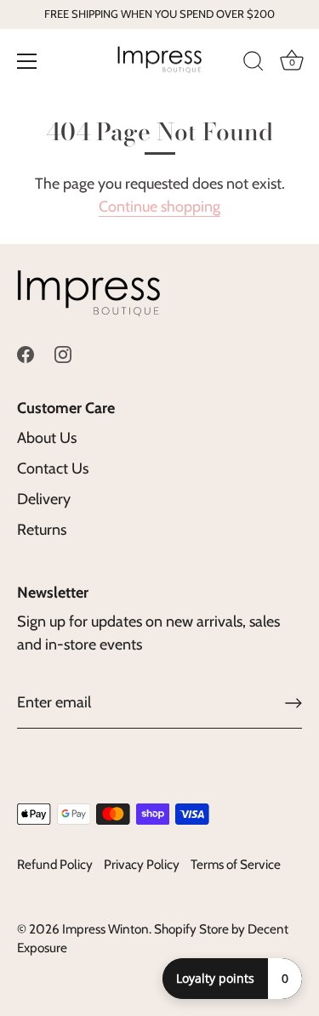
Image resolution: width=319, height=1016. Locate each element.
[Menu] (27, 61)
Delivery (44, 499)
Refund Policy (55, 864)
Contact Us (52, 468)
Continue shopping (159, 206)
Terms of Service (236, 864)
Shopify (175, 929)
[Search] (253, 63)
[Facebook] (25, 352)
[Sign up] (293, 703)
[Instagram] (62, 352)
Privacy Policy (141, 864)
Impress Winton (105, 929)
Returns (41, 529)
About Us (47, 438)
